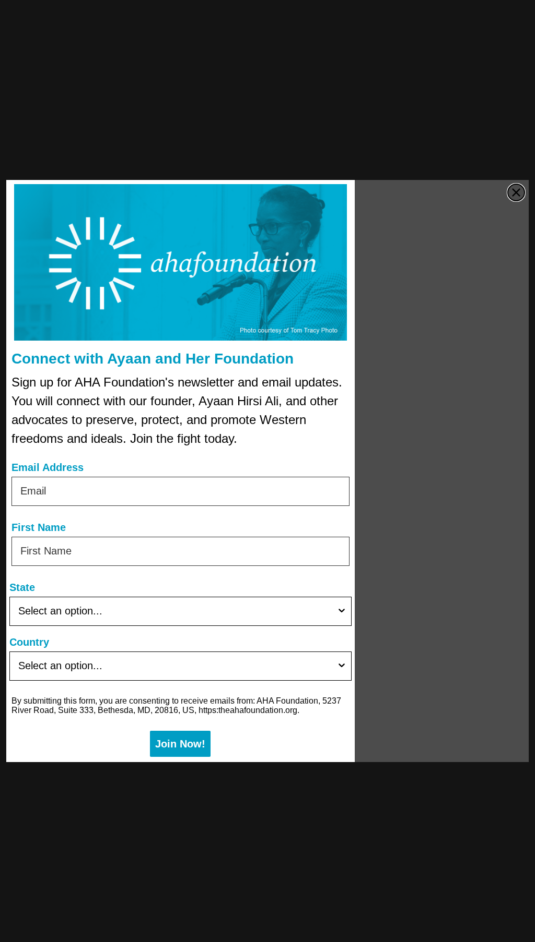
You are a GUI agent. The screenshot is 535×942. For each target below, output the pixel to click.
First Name (38, 527)
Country (29, 642)
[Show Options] (341, 611)
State (22, 587)
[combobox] (177, 611)
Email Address (47, 467)
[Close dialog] (516, 192)
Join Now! (180, 744)
